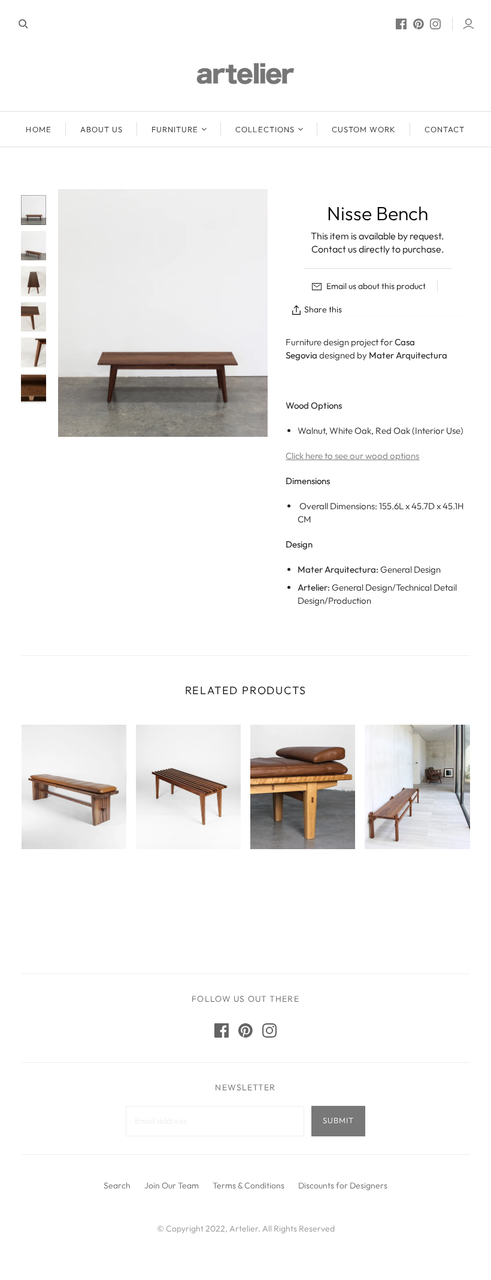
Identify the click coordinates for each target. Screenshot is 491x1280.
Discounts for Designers (342, 1185)
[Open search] (23, 24)
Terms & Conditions (248, 1185)
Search (117, 1185)
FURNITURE (174, 129)
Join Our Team (171, 1185)
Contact (445, 129)
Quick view (73, 886)
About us (101, 129)
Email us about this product (375, 286)
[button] (309, 1158)
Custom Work (364, 129)
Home (38, 129)
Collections (264, 129)
